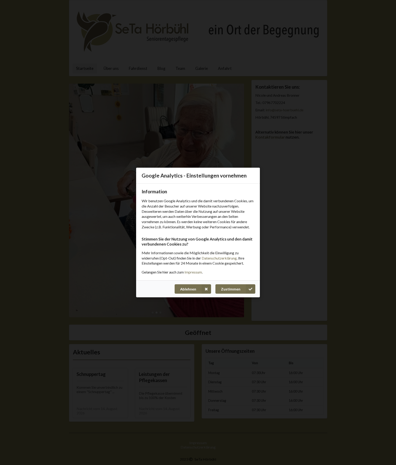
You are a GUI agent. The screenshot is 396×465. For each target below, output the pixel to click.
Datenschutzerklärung (219, 258)
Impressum (193, 272)
